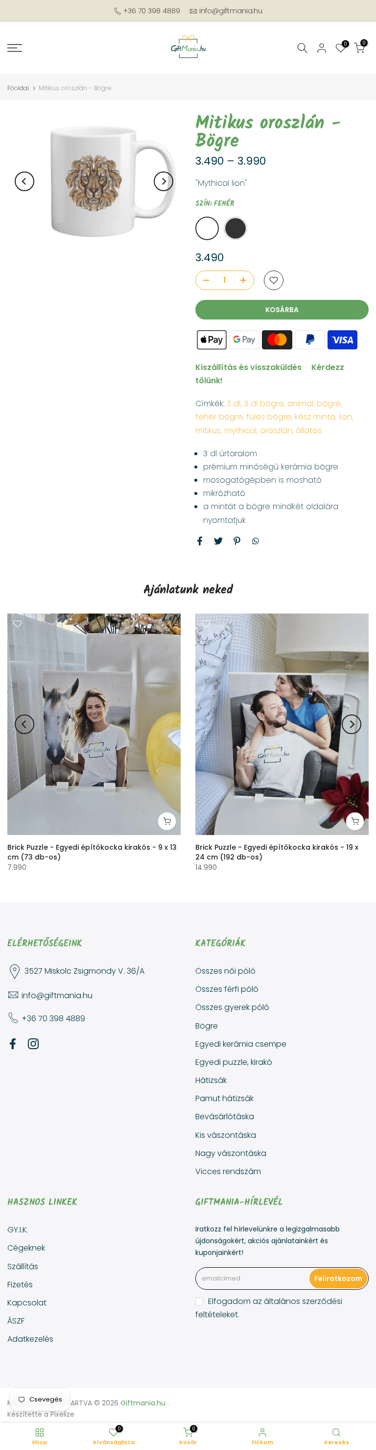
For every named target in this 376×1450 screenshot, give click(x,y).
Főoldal (18, 88)
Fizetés (20, 1284)
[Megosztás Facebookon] (199, 541)
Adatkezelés (30, 1339)
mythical (240, 430)
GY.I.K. (17, 1229)
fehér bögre (219, 416)
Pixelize (62, 1414)
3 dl (233, 403)
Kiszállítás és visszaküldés (248, 367)
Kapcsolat (27, 1302)
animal (300, 403)
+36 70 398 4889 (151, 11)
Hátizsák (211, 1080)
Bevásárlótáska (224, 1116)
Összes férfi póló (226, 989)
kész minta (315, 416)
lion (345, 416)
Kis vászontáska (225, 1135)
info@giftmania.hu (230, 11)
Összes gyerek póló (232, 1007)
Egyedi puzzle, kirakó (233, 1062)
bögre (329, 403)
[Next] (163, 181)
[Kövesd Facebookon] (12, 1043)
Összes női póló (225, 971)
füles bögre (268, 416)
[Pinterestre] (237, 541)
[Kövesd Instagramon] (33, 1043)
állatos (309, 430)
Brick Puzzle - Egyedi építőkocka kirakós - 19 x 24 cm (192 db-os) (276, 852)
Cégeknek (26, 1247)
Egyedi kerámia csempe (240, 1044)
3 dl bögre (264, 403)
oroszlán (276, 430)
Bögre (206, 1026)
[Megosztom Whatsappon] (255, 541)
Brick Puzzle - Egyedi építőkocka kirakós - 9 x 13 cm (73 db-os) (92, 852)
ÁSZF (15, 1321)
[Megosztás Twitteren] (218, 541)
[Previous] (24, 181)
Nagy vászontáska (230, 1153)
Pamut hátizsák (224, 1098)
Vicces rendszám (228, 1171)
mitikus (208, 430)
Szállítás (22, 1266)
